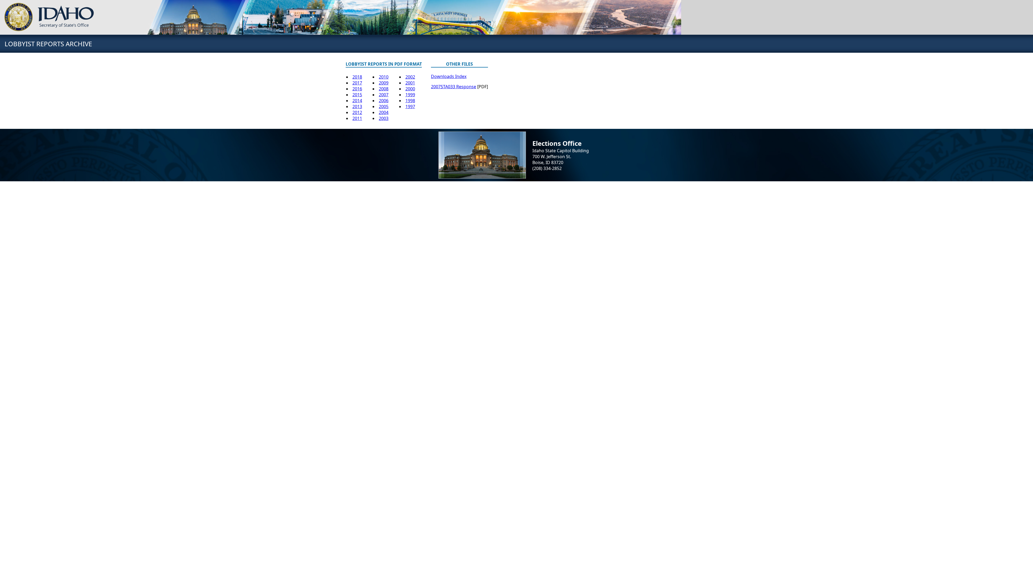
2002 (410, 77)
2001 (410, 83)
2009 (383, 83)
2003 (383, 118)
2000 (410, 89)
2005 (383, 106)
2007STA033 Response (453, 87)
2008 (383, 89)
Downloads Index (448, 76)
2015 (357, 95)
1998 (410, 101)
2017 (357, 83)
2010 (383, 77)
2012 (357, 112)
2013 (357, 106)
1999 (410, 95)
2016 (357, 89)
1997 (410, 106)
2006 (383, 101)
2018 (357, 77)
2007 (383, 95)
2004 (383, 112)
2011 (357, 118)
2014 (357, 101)
